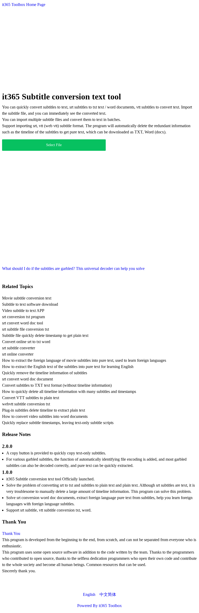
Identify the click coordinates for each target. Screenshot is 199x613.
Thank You (11, 533)
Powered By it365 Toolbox (99, 605)
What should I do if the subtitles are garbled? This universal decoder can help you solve (73, 268)
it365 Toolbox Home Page (23, 4)
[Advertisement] (99, 48)
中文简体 (108, 594)
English (89, 594)
